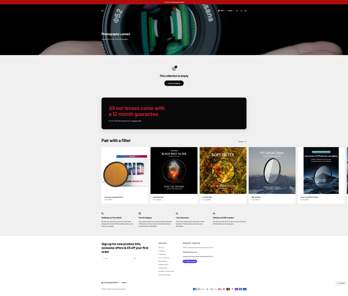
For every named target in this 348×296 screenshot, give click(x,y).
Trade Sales (162, 254)
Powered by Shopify (119, 289)
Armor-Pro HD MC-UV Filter (309, 197)
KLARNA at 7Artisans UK (166, 271)
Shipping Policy (163, 264)
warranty (135, 121)
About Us (161, 247)
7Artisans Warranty (165, 275)
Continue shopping (174, 83)
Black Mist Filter (158, 197)
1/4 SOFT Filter (207, 197)
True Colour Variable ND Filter (113, 197)
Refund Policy (163, 261)
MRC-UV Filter (256, 197)
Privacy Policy (163, 268)
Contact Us (162, 251)
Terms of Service (164, 258)
